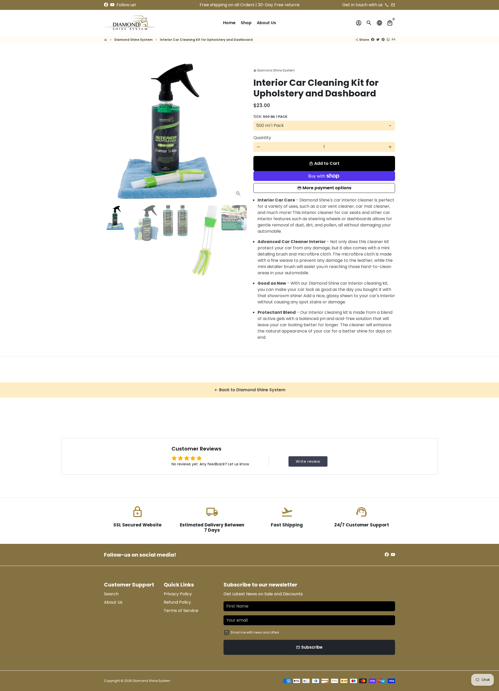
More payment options (327, 188)
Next (239, 130)
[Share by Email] (393, 39)
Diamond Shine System (133, 39)
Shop (246, 23)
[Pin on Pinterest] (383, 39)
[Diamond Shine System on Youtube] (112, 5)
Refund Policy (177, 602)
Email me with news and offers (255, 632)
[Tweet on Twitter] (377, 39)
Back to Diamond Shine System (249, 390)
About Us (266, 23)
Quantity (262, 138)
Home (229, 23)
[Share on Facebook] (372, 39)
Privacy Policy (178, 594)
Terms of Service (181, 611)
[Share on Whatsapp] (388, 39)
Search (111, 594)
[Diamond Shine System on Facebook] (106, 5)
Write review (308, 461)
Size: (270, 116)
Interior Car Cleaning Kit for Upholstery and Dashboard (206, 39)
